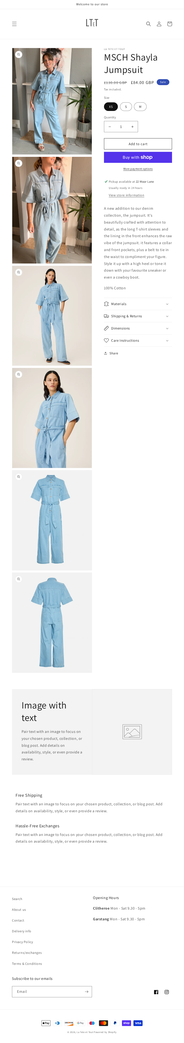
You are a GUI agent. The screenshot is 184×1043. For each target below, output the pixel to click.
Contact (18, 920)
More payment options (138, 168)
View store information (126, 195)
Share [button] (113, 353)
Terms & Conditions (27, 963)
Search (17, 899)
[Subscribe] (86, 991)
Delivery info (21, 931)
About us (19, 909)
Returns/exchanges (27, 952)
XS (111, 106)
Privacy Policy (22, 942)
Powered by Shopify (105, 1032)
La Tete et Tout (85, 1032)
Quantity (110, 117)
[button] (14, 24)
